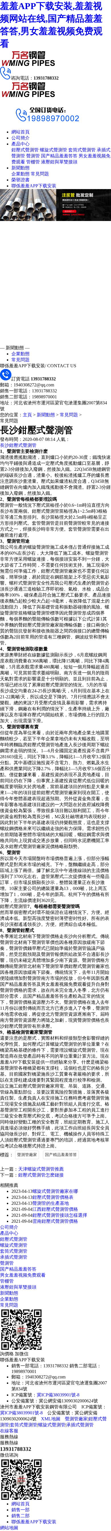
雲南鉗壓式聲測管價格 (55, 1221)
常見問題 (40, 173)
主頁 (27, 414)
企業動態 (20, 173)
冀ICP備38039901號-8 (58, 1394)
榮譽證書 (20, 179)
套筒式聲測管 (82, 149)
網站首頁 (20, 131)
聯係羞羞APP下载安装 (33, 185)
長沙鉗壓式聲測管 (18, 445)
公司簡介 (20, 137)
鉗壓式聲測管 (25, 149)
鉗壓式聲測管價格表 (52, 1197)
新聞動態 (20, 167)
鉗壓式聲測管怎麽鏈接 (41, 1175)
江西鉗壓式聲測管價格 (55, 1209)
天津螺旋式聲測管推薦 (41, 1169)
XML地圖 (50, 1418)
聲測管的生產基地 (50, 1203)
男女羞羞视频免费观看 (23, 1275)
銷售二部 (20, 1515)
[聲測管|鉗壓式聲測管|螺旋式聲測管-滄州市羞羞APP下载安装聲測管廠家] (28, 65)
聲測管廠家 (27, 1155)
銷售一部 (20, 1509)
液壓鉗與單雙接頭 (59, 161)
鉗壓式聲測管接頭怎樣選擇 (59, 1215)
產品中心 (20, 143)
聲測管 (33, 155)
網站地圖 (9, 1527)
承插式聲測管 (13, 1257)
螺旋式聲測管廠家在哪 (55, 1191)
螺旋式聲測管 (53, 149)
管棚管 (33, 161)
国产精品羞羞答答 (59, 155)
